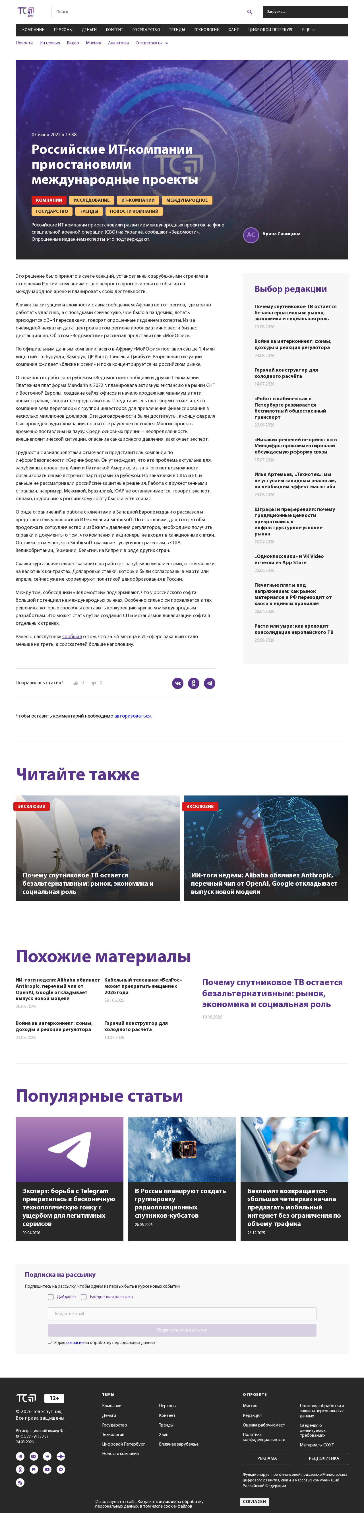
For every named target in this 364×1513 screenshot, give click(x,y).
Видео (73, 43)
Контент (114, 30)
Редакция (252, 1415)
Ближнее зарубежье (178, 1444)
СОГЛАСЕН (254, 1502)
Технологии (207, 30)
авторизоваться (132, 716)
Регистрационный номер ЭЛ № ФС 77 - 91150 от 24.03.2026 (40, 1436)
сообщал (72, 637)
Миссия (250, 1406)
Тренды (177, 30)
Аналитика (118, 43)
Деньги (89, 30)
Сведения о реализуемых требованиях (313, 1430)
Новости (24, 43)
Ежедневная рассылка (111, 1297)
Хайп (234, 30)
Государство (146, 30)
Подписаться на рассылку (182, 1330)
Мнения (93, 43)
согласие (75, 1343)
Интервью (50, 43)
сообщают (156, 232)
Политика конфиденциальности (264, 1437)
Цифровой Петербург (271, 30)
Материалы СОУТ (317, 1445)
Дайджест (67, 1297)
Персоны (63, 30)
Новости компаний (120, 1454)
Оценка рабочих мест (264, 1425)
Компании (33, 30)
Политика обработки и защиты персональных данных (322, 1411)
